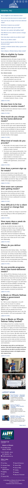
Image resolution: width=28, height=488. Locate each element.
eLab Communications (17, 483)
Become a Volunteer (19, 474)
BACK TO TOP (5, 100)
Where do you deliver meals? (8, 39)
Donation (17, 472)
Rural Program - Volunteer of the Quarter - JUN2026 (17, 395)
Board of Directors (19, 463)
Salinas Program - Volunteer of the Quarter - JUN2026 (17, 406)
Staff (3, 474)
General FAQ (5, 476)
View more (22, 425)
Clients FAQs (18, 465)
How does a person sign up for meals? (11, 27)
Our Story (4, 463)
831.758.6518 (5, 454)
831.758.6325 (5, 452)
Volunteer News (6, 465)
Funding (16, 470)
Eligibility (4, 472)
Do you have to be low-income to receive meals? (13, 18)
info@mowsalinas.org (7, 456)
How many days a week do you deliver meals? (13, 37)
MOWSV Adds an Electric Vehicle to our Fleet (17, 416)
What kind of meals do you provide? (10, 25)
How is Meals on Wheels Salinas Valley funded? (13, 51)
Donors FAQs (18, 467)
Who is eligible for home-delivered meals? (12, 15)
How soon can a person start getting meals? (12, 30)
